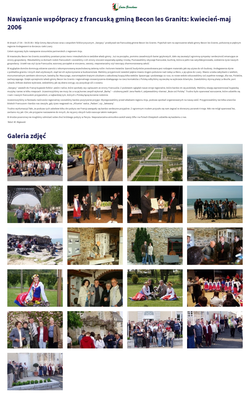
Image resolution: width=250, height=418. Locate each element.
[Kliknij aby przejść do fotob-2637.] (215, 288)
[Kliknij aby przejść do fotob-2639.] (95, 330)
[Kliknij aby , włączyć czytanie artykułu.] (9, 36)
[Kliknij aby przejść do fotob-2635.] (95, 288)
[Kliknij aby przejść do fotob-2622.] (35, 162)
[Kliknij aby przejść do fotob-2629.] (215, 204)
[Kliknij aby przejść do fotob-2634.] (35, 288)
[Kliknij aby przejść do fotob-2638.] (35, 330)
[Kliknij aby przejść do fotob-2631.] (95, 246)
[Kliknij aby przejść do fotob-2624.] (155, 162)
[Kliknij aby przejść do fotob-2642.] (35, 371)
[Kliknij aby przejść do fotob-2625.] (215, 162)
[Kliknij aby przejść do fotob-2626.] (35, 204)
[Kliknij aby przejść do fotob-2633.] (215, 246)
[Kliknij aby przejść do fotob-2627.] (95, 204)
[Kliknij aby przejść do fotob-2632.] (155, 246)
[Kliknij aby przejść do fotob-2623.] (95, 162)
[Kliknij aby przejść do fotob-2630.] (35, 246)
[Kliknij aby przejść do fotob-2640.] (155, 330)
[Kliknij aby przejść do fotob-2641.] (215, 330)
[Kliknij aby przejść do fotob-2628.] (155, 204)
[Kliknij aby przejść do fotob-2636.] (155, 288)
